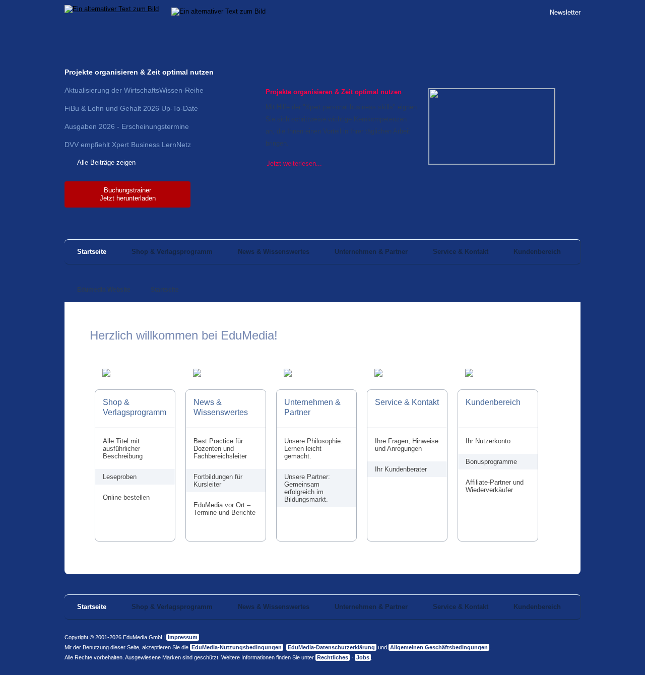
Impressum (183, 637)
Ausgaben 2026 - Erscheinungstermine (126, 126)
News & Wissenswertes (273, 251)
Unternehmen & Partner (371, 251)
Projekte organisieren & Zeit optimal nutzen (139, 72)
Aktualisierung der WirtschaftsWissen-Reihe (134, 90)
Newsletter (565, 12)
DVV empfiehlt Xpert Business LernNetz (127, 145)
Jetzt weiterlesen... (294, 163)
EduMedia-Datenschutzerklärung (331, 647)
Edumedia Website (104, 289)
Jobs (362, 657)
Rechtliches (332, 657)
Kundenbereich (537, 251)
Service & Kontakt (460, 251)
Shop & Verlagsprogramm (172, 251)
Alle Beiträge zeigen (106, 162)
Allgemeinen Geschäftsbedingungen (439, 647)
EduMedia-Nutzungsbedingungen (236, 647)
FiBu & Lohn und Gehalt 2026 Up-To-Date (131, 108)
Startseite (91, 251)
